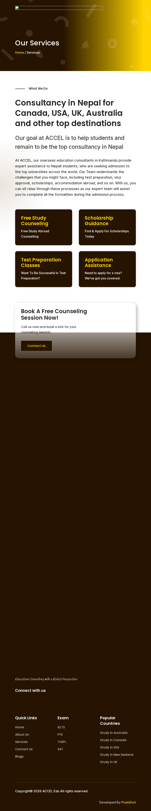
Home (19, 52)
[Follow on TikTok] (42, 703)
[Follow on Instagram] (31, 703)
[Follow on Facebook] (20, 703)
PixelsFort (128, 802)
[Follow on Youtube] (53, 703)
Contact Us (36, 346)
